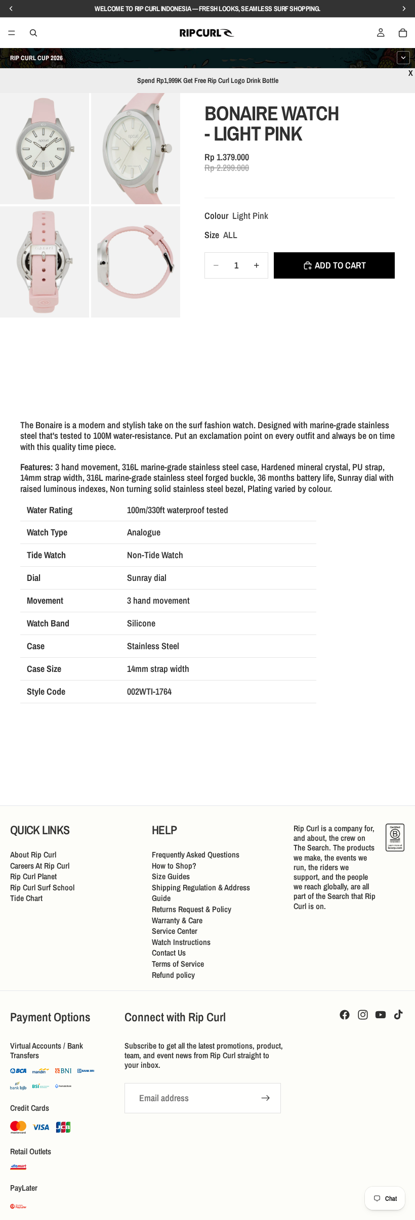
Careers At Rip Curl (39, 865)
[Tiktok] (398, 1015)
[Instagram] (363, 1015)
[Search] (33, 33)
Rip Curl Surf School (42, 887)
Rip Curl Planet (33, 876)
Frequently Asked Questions (195, 854)
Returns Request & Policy (191, 909)
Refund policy (173, 974)
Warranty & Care (177, 920)
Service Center (174, 930)
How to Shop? (174, 865)
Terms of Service (178, 963)
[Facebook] (345, 1015)
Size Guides (171, 876)
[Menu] (11, 32)
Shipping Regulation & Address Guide (201, 893)
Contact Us (169, 952)
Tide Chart (26, 897)
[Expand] (403, 57)
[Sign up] (265, 1098)
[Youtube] (381, 1015)
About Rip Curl (33, 854)
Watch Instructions (181, 941)
